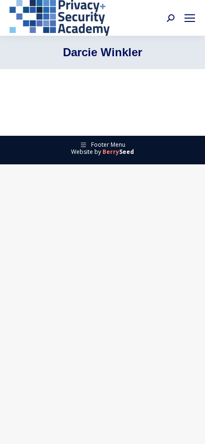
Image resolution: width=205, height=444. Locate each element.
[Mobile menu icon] (189, 18)
